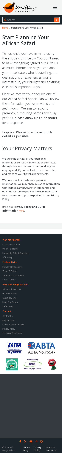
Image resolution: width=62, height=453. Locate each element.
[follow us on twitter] (25, 441)
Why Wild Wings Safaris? (15, 284)
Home (5, 27)
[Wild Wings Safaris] (19, 7)
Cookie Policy (26, 449)
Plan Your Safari (11, 239)
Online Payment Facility (13, 324)
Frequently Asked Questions (15, 253)
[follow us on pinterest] (36, 441)
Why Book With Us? (11, 289)
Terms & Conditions (12, 333)
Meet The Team (10, 302)
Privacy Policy (8, 328)
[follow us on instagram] (41, 441)
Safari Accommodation (13, 275)
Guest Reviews (9, 297)
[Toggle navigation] (55, 7)
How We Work (9, 293)
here (21, 210)
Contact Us (7, 316)
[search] (56, 19)
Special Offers (9, 279)
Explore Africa (9, 262)
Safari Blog (7, 306)
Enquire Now (8, 320)
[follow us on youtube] (31, 441)
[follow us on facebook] (20, 441)
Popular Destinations (12, 266)
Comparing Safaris (11, 244)
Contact (6, 311)
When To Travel (10, 248)
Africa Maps (8, 257)
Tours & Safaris (9, 271)
